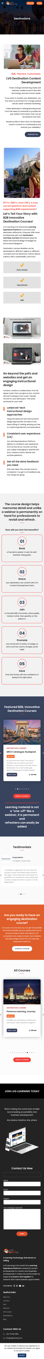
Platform (6, 1308)
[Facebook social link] (14, 1285)
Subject (6, 1199)
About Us (6, 1297)
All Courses (7, 1312)
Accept (22, 1355)
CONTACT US (33, 134)
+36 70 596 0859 (12, 1334)
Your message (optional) (13, 1208)
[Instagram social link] (16, 1285)
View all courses (22, 796)
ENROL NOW (12, 775)
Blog (4, 1319)
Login (39, 3)
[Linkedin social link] (23, 1285)
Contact (6, 1301)
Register (30, 3)
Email (5, 1190)
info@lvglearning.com (14, 1338)
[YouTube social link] (20, 1285)
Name (6, 1180)
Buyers (11, 760)
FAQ (4, 1304)
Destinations (7, 1316)
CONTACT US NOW (22, 949)
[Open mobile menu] (2, 3)
